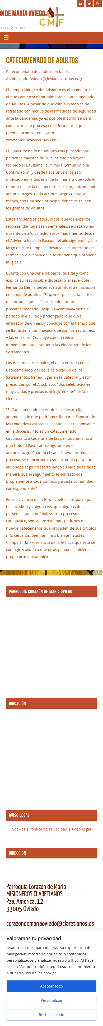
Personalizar (52, 1000)
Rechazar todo (51, 1014)
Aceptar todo (51, 986)
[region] (51, 978)
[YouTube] (80, 3)
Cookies (19, 829)
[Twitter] (89, 3)
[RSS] (98, 3)
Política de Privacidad (49, 829)
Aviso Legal (81, 829)
